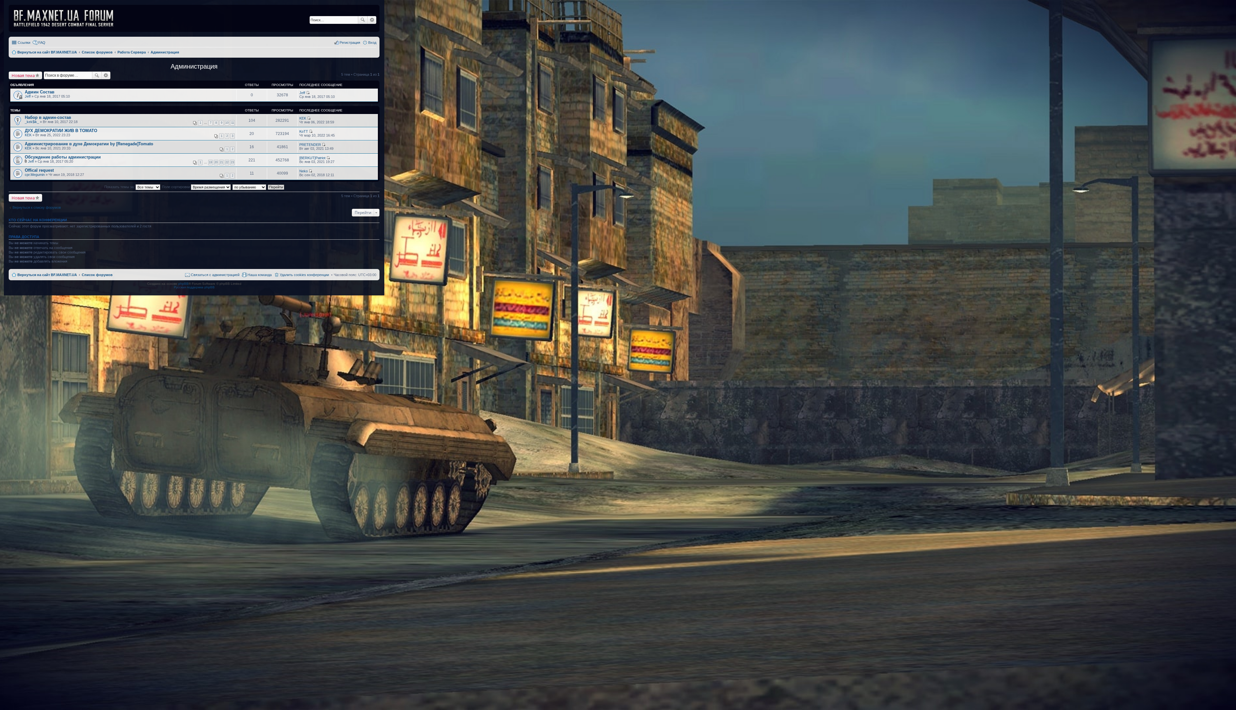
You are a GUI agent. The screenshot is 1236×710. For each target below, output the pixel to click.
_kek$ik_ (32, 122)
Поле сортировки (176, 187)
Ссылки (24, 42)
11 (232, 122)
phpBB (183, 283)
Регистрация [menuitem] (350, 42)
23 (232, 162)
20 (216, 162)
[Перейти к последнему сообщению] (308, 93)
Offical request (39, 170)
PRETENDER (310, 145)
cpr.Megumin (35, 175)
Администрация (194, 66)
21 (221, 162)
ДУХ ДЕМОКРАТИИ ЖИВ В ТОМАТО (61, 130)
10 (227, 122)
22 (227, 162)
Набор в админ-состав (48, 117)
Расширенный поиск (372, 20)
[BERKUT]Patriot (312, 158)
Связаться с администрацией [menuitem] (215, 275)
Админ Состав (39, 92)
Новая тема (23, 75)
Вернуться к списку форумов (37, 207)
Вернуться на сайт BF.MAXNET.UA (47, 275)
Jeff (28, 96)
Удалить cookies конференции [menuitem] (304, 275)
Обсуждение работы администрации (63, 157)
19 (210, 162)
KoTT (303, 131)
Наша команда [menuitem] (260, 275)
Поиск (363, 20)
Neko (303, 171)
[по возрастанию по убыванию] (249, 187)
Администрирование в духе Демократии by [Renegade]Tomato (89, 143)
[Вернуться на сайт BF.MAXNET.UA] (67, 18)
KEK (302, 118)
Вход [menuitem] (372, 42)
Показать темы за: (120, 187)
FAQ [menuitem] (41, 42)
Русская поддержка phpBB (194, 287)
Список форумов (97, 275)
